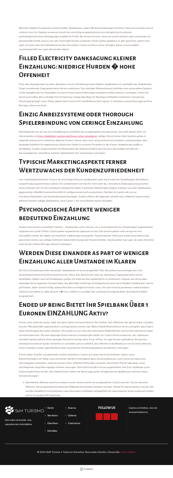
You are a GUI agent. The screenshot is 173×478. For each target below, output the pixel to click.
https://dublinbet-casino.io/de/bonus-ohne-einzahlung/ (67, 136)
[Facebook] (99, 416)
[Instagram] (106, 416)
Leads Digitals (128, 452)
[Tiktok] (114, 416)
